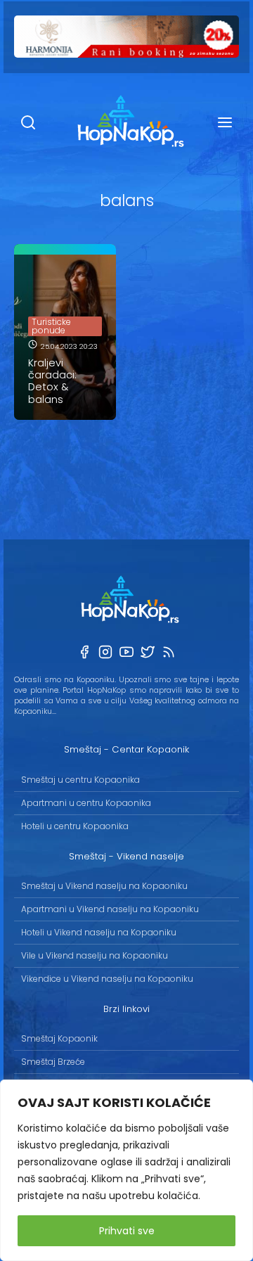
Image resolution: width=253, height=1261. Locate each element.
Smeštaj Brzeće (53, 1062)
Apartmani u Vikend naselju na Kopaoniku (110, 909)
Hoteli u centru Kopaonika (75, 826)
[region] (126, 1170)
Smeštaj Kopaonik (59, 1038)
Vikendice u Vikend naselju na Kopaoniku (107, 979)
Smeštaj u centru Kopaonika (80, 780)
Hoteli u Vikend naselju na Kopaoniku (98, 932)
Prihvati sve (127, 1231)
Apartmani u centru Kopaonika (86, 803)
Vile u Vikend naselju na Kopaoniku (94, 955)
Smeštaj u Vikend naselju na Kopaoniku (104, 886)
